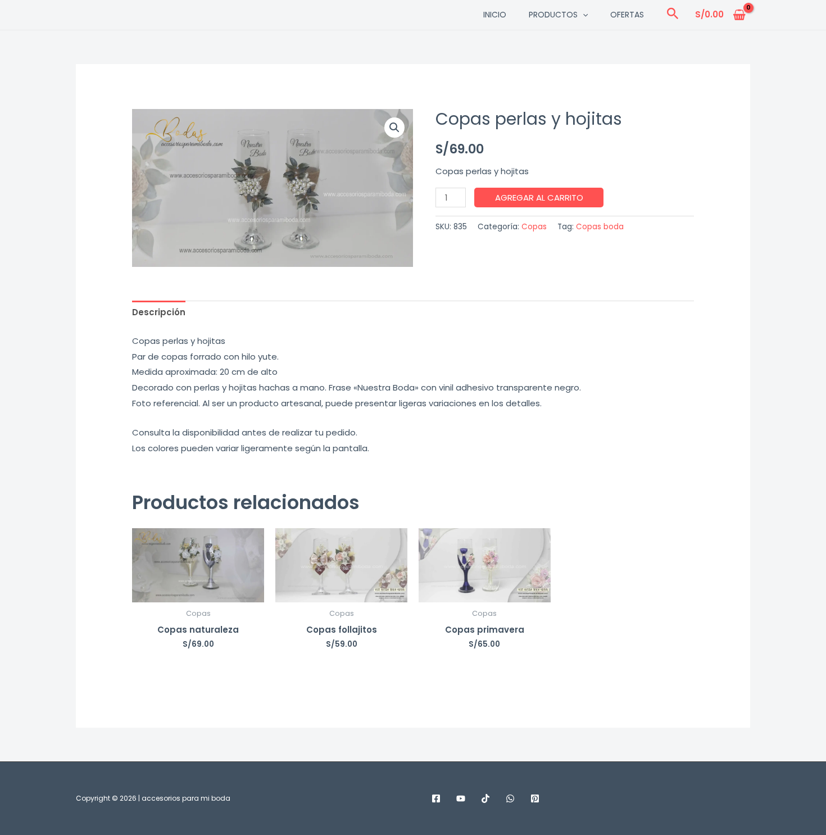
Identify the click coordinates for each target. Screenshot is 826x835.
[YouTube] (461, 798)
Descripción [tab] (158, 312)
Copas (534, 226)
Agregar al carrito (539, 197)
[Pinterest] (535, 798)
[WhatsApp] (510, 798)
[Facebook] (436, 798)
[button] (583, 14)
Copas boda (600, 226)
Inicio (494, 14)
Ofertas (627, 14)
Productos (553, 14)
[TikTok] (485, 798)
